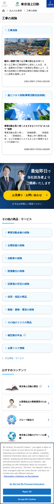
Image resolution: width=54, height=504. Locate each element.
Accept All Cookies (27, 499)
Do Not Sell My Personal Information (27, 484)
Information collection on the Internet (21, 476)
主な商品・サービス (14, 358)
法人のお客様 (15, 10)
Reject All (27, 492)
